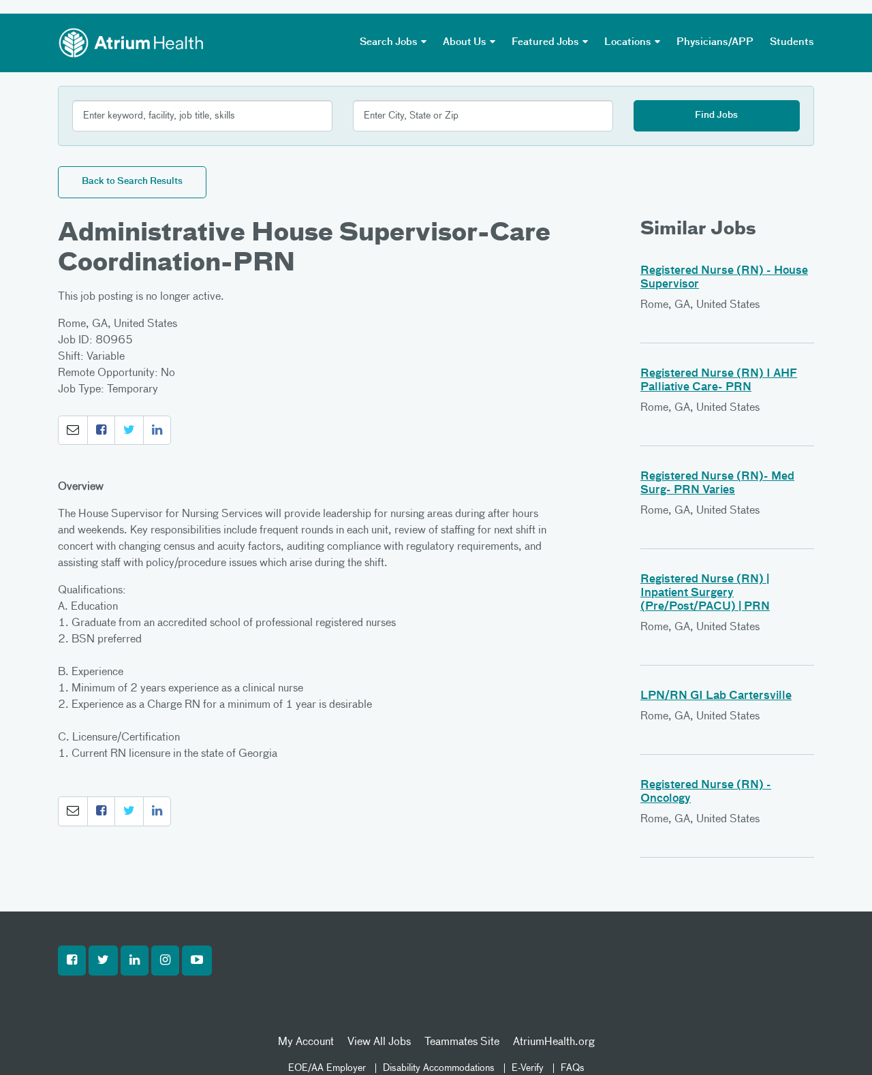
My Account (306, 1042)
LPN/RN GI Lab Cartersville (716, 696)
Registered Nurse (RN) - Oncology (705, 792)
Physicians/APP (714, 42)
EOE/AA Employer (327, 1068)
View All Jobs (379, 1042)
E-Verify (528, 1068)
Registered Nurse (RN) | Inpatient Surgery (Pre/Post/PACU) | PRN (705, 593)
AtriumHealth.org (554, 1042)
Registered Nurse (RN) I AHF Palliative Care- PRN (718, 381)
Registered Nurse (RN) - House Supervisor (724, 278)
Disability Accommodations (439, 1068)
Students (792, 42)
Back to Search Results (132, 181)
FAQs (573, 1068)
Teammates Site (461, 1042)
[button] (73, 431)
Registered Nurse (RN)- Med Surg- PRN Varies (717, 483)
